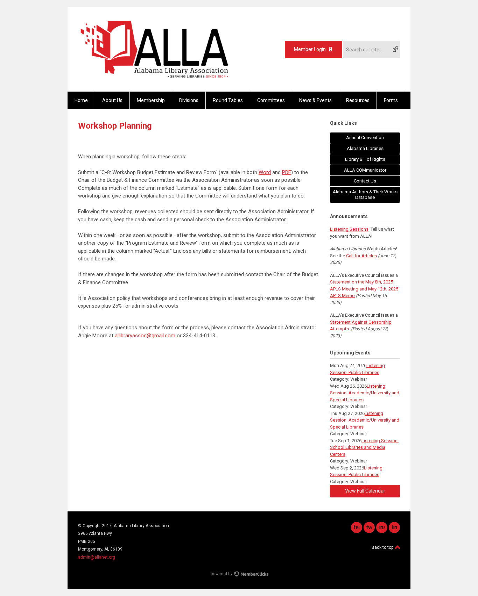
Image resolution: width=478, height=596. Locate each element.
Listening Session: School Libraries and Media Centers (364, 447)
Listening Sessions (349, 229)
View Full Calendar (365, 491)
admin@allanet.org (96, 557)
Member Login (310, 49)
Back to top (383, 547)
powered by (222, 574)
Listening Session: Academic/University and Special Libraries (364, 392)
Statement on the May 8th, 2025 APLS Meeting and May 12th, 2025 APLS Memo (364, 288)
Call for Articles (361, 255)
